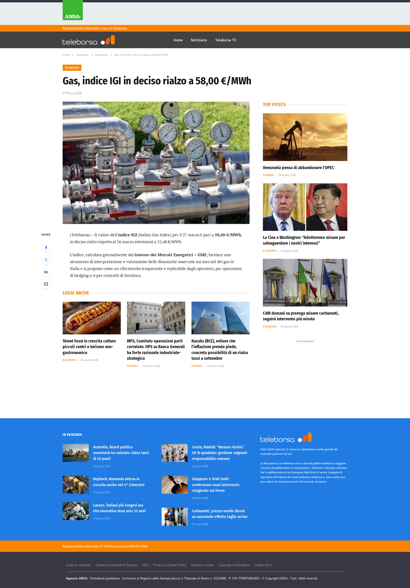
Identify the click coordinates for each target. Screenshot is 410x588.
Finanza (132, 365)
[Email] (46, 284)
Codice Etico (263, 565)
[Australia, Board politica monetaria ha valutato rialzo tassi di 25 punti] (76, 453)
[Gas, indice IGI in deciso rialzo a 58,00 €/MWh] (156, 163)
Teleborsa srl (112, 546)
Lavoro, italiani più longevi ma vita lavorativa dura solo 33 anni (119, 508)
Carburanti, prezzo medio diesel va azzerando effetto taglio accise (219, 513)
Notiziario (199, 40)
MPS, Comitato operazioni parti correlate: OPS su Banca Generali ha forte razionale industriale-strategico (156, 349)
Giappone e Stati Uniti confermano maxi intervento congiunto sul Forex (215, 484)
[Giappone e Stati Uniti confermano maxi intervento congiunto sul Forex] (175, 485)
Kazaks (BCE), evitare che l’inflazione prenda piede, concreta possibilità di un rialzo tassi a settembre (219, 349)
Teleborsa (120, 28)
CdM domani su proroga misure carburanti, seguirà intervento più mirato (301, 316)
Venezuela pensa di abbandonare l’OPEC (298, 167)
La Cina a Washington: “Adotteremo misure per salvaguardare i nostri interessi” (304, 240)
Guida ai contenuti (78, 565)
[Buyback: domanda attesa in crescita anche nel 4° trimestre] (76, 485)
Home (178, 40)
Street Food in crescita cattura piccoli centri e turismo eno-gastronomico (89, 346)
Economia (72, 67)
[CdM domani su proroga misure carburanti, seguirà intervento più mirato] (305, 282)
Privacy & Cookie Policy (169, 565)
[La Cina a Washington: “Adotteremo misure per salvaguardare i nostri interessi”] (305, 207)
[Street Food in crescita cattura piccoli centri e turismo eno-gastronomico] (92, 318)
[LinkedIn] (46, 271)
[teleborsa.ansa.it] (89, 40)
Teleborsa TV (226, 40)
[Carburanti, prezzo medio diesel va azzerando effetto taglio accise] (175, 517)
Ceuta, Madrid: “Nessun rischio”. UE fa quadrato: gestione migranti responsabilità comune (219, 453)
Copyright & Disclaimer (234, 565)
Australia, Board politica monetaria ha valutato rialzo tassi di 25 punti (121, 453)
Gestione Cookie (202, 565)
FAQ (145, 565)
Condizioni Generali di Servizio (117, 565)
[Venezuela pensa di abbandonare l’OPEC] (305, 137)
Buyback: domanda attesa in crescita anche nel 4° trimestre (119, 481)
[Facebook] (46, 247)
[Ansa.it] (73, 12)
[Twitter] (46, 259)
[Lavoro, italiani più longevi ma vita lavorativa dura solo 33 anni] (76, 511)
